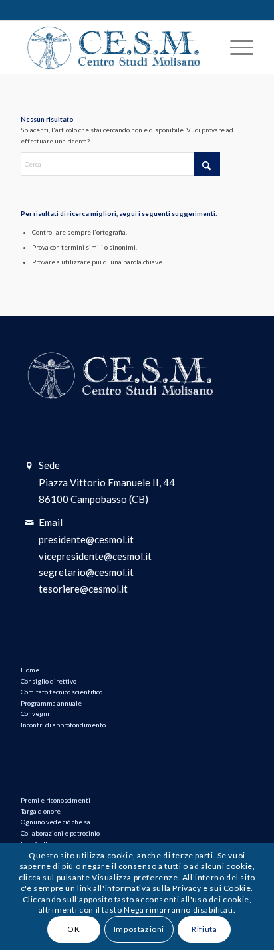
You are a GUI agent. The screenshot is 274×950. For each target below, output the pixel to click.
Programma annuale (51, 703)
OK (73, 929)
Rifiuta (204, 929)
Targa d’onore (41, 811)
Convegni (35, 713)
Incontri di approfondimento (63, 725)
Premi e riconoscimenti (55, 800)
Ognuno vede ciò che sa (55, 822)
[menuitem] (235, 47)
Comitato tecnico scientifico (61, 692)
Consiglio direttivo (48, 681)
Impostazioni (139, 929)
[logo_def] (114, 47)
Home (30, 670)
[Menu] (235, 47)
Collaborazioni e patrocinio (60, 833)
